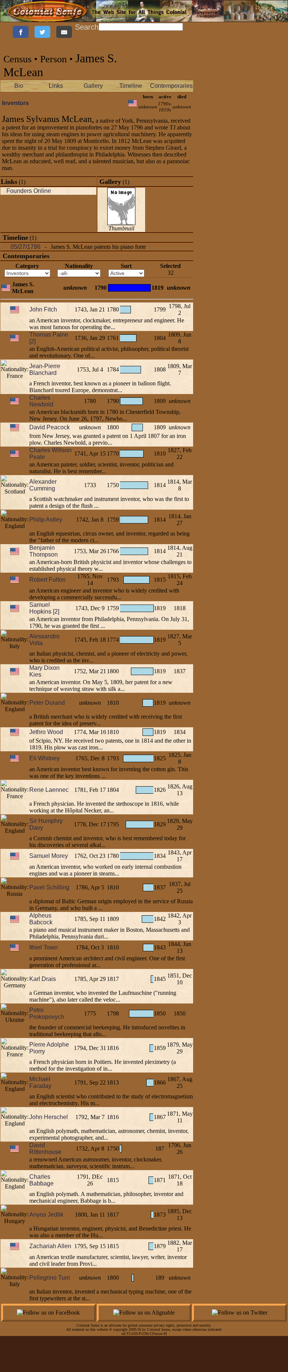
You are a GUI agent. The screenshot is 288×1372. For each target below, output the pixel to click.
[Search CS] (183, 26)
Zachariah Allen (50, 1246)
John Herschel (48, 1117)
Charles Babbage (41, 1180)
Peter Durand (47, 703)
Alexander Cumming (43, 485)
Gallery (93, 86)
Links (56, 86)
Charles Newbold (41, 401)
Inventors (15, 103)
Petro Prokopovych (46, 1013)
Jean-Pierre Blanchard (44, 369)
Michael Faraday (40, 1082)
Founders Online (28, 191)
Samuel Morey (48, 856)
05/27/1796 (25, 247)
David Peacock (49, 427)
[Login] (7, 26)
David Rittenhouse (45, 1148)
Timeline (130, 86)
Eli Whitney (44, 758)
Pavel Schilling (49, 887)
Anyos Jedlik (46, 1214)
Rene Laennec (49, 790)
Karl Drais (42, 979)
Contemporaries (171, 86)
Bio (18, 86)
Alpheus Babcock (40, 918)
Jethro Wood (46, 732)
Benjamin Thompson (43, 551)
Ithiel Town (43, 947)
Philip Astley (45, 519)
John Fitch (43, 309)
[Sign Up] (4, 26)
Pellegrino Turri (49, 1277)
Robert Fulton (47, 579)
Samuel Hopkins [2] (44, 608)
